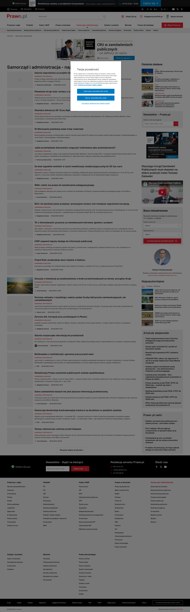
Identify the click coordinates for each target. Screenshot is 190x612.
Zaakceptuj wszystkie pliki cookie (96, 91)
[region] (95, 86)
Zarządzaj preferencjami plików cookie (96, 103)
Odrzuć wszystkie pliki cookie (96, 98)
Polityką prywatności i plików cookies (90, 85)
